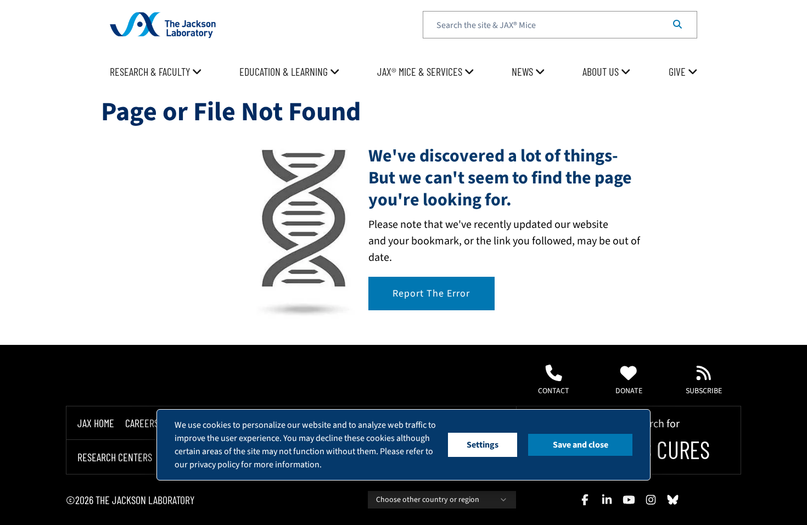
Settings (482, 445)
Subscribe (704, 391)
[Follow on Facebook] (584, 500)
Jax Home (95, 422)
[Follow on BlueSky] (672, 500)
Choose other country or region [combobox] (427, 499)
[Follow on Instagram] (650, 500)
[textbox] (560, 24)
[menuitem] (156, 71)
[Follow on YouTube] (628, 500)
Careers (142, 422)
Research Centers (114, 456)
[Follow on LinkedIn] (606, 500)
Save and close (580, 445)
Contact (553, 391)
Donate (628, 391)
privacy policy (214, 465)
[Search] (677, 24)
